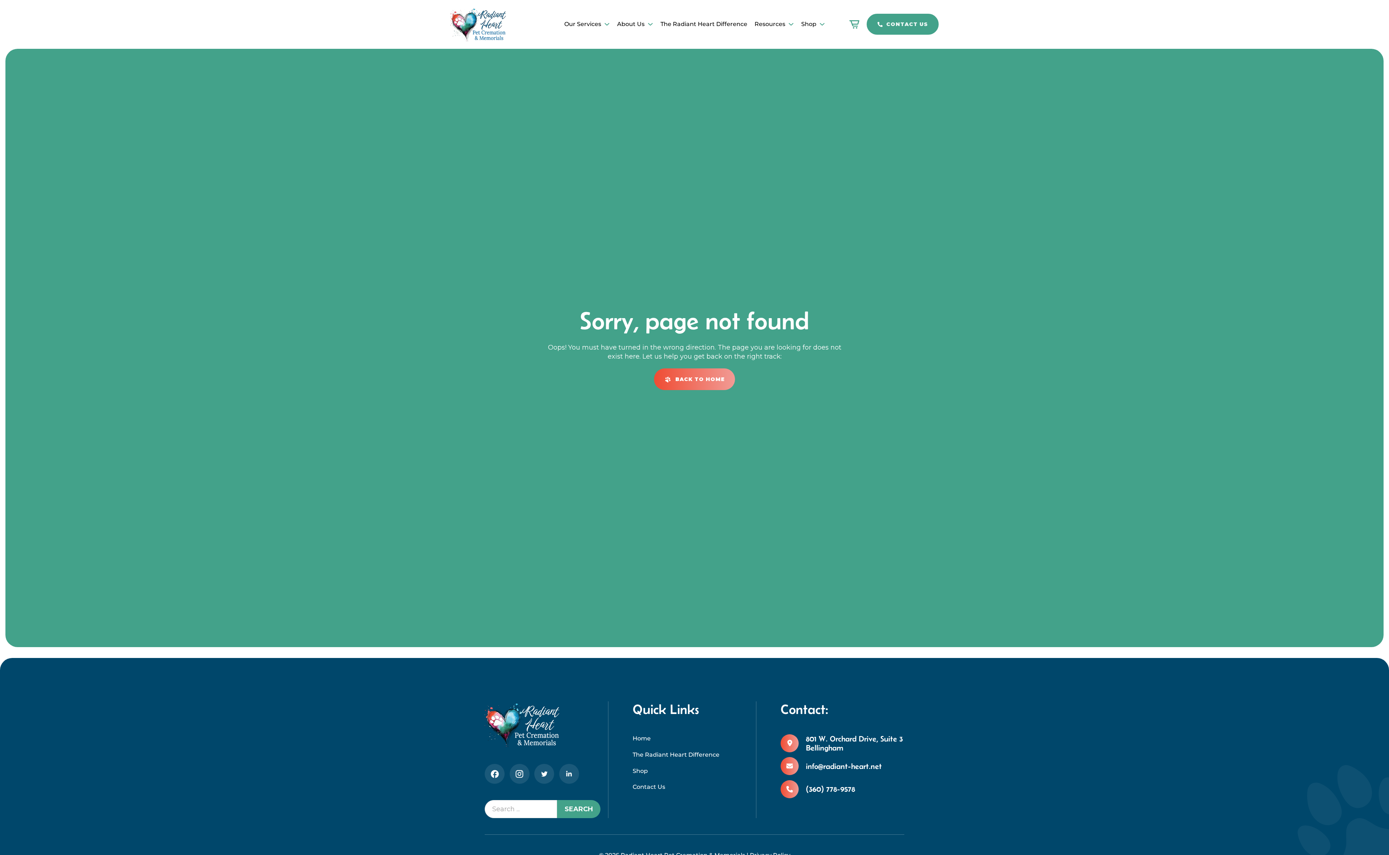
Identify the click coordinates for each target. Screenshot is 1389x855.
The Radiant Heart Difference (703, 24)
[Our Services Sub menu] (607, 24)
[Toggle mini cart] (854, 24)
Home (642, 738)
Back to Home (700, 379)
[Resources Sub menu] (791, 24)
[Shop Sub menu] (822, 24)
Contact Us (907, 24)
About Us (631, 24)
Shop (808, 24)
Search (579, 809)
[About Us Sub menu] (650, 24)
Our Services (582, 24)
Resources (770, 24)
